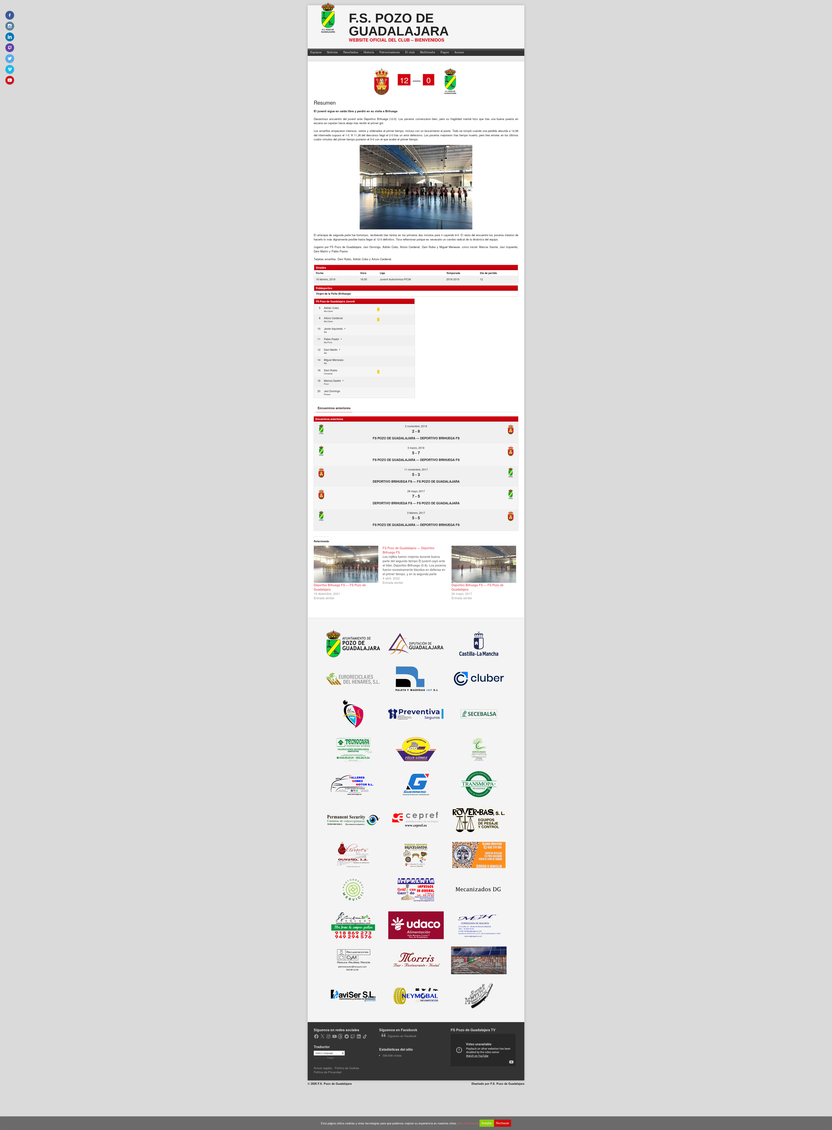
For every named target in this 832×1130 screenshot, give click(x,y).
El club (410, 52)
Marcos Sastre (332, 380)
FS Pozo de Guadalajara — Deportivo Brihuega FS (416, 438)
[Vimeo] (9, 69)
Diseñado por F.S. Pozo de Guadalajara (497, 1083)
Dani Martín (331, 349)
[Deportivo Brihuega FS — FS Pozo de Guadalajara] (346, 564)
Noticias (332, 52)
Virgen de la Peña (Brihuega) (333, 293)
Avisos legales (323, 1068)
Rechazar (502, 1123)
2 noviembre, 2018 (416, 426)
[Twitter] (9, 58)
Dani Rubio (330, 370)
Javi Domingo (332, 391)
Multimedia (427, 52)
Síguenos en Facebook (398, 1029)
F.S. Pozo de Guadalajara (399, 24)
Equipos (316, 52)
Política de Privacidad (327, 1072)
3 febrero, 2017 (416, 513)
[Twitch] (9, 47)
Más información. (468, 1123)
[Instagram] (9, 26)
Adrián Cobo (331, 308)
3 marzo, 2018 (416, 448)
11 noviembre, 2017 (416, 469)
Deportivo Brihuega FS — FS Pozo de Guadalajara (416, 481)
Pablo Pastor (331, 339)
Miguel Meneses (333, 360)
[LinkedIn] (9, 36)
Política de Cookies (347, 1068)
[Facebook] (9, 15)
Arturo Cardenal (333, 318)
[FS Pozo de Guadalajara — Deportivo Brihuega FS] (417, 565)
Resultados (350, 52)
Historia (369, 52)
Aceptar (486, 1123)
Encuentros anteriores (334, 408)
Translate (340, 1058)
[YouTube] (9, 80)
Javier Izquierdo (333, 328)
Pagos (444, 52)
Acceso (459, 52)
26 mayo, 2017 (416, 491)
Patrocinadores (389, 52)
